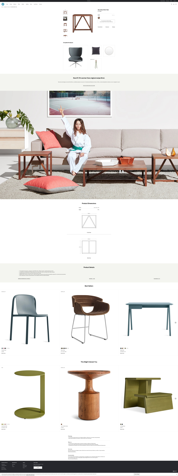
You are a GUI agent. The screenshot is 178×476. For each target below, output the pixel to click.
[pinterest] (176, 471)
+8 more (8, 348)
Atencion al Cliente (3, 469)
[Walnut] (122, 348)
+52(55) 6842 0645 (3, 465)
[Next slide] (65, 36)
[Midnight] (122, 424)
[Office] (19, 4)
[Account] (173, 4)
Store (38, 467)
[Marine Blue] (2, 348)
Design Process (25, 465)
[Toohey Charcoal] (66, 348)
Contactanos (3, 464)
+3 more (68, 348)
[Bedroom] (15, 4)
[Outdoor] (23, 4)
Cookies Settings (136, 474)
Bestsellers (13, 464)
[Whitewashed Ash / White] (123, 348)
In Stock (13, 466)
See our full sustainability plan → (73, 458)
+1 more (127, 348)
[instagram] (173, 471)
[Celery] (3, 424)
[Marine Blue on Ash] (120, 348)
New (12, 465)
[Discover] (40, 4)
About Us (24, 464)
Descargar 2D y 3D (157, 278)
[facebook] (174, 471)
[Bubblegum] (3, 348)
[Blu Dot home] (2, 4)
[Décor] (31, 4)
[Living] (7, 4)
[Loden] (120, 424)
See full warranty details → (72, 451)
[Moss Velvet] (63, 348)
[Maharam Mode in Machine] (64, 348)
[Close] (176, 474)
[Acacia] (61, 424)
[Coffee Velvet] (61, 348)
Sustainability (24, 466)
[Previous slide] (65, 9)
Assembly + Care (92, 278)
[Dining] (11, 4)
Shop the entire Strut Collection (89, 85)
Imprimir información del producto (24, 278)
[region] (89, 474)
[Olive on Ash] (125, 348)
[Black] (5, 348)
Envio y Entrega (3, 468)
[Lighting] (27, 4)
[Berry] (5, 424)
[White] (6, 348)
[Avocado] (2, 424)
